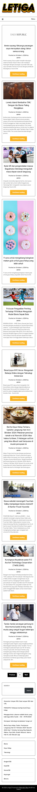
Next (26, 675)
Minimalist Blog (23, 787)
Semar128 (7, 770)
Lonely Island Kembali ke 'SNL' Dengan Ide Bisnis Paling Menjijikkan (18, 105)
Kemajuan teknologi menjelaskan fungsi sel (18, 721)
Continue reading (18, 74)
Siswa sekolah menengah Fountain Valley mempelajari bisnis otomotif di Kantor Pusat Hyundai (18, 504)
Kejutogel (7, 774)
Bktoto (6, 779)
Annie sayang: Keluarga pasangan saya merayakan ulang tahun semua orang (18, 48)
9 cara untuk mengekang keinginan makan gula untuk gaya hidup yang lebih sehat (19, 261)
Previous (12, 675)
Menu (33, 19)
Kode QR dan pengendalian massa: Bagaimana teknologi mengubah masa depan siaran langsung (18, 169)
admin (18, 58)
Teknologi (7, 752)
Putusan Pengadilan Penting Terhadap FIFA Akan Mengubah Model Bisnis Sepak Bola (18, 311)
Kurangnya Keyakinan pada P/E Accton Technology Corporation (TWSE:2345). (18, 563)
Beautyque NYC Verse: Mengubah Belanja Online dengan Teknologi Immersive (18, 373)
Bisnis (6, 744)
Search (6, 686)
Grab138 (6, 766)
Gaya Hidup (7, 748)
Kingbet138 (7, 761)
